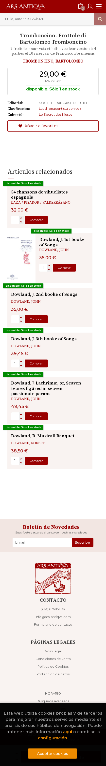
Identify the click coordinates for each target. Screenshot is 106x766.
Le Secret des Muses (55, 114)
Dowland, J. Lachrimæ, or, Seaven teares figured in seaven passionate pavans (46, 388)
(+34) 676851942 (53, 609)
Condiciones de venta (53, 659)
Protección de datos (53, 674)
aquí (67, 731)
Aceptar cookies (52, 753)
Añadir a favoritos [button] (40, 126)
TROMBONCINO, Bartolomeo (53, 61)
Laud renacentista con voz (60, 108)
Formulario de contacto (53, 624)
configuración (52, 737)
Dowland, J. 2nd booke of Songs (44, 294)
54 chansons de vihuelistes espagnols (39, 194)
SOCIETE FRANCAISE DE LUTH (63, 103)
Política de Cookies (53, 666)
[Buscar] (100, 19)
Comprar (36, 220)
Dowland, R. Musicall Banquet (43, 436)
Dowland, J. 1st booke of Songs (62, 242)
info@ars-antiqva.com (53, 617)
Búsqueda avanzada (53, 701)
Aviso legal (53, 651)
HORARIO (53, 693)
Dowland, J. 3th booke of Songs (44, 339)
